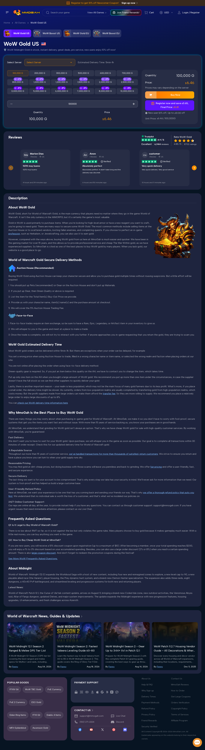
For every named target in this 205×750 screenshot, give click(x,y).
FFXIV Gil (14, 689)
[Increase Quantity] (134, 104)
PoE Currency (54, 689)
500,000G (83, 73)
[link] (17, 13)
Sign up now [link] (128, 2)
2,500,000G (127, 82)
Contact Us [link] (82, 710)
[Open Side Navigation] (7, 12)
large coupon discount (44, 552)
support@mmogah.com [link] (92, 716)
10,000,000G (127, 91)
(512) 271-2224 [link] (87, 722)
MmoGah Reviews (180, 684)
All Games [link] (20, 22)
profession (14, 233)
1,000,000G (40, 82)
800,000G (17, 82)
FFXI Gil (36, 715)
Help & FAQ (147, 684)
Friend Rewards (149, 720)
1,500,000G (83, 82)
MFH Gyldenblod (18, 728)
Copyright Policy (179, 708)
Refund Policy (148, 708)
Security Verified (149, 726)
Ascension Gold (40, 728)
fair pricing (156, 466)
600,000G (105, 73)
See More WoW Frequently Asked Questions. (33, 558)
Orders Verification (180, 702)
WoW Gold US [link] (38, 22)
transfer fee (109, 393)
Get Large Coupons (181, 696)
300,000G (61, 73)
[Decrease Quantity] (11, 104)
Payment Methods (150, 702)
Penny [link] (15, 666)
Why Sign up (148, 690)
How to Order (178, 690)
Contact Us (176, 678)
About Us (146, 678)
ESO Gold (36, 702)
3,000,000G (17, 91)
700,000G (127, 73)
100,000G (18, 73)
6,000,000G (61, 91)
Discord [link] (120, 722)
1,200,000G (62, 82)
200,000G (39, 73)
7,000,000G (83, 91)
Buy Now (175, 94)
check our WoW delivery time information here (42, 402)
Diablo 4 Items (54, 715)
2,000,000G (105, 82)
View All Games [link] (95, 12)
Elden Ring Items (18, 715)
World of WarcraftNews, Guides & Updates (43, 616)
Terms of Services (180, 714)
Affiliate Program (179, 720)
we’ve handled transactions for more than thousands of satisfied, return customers (113, 453)
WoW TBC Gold (33, 689)
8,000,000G (105, 91)
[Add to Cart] (151, 95)
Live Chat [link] (120, 716)
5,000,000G (39, 91)
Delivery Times (149, 696)
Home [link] (7, 22)
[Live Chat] (197, 742)
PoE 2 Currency (17, 702)
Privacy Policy (148, 714)
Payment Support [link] (86, 682)
